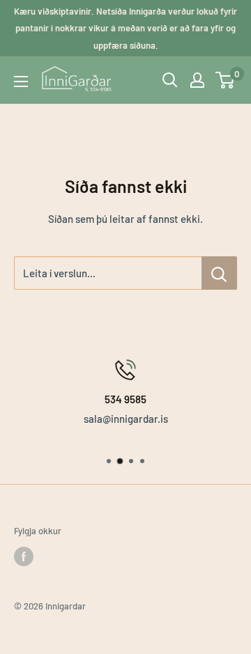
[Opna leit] (170, 80)
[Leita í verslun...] (219, 273)
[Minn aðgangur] (197, 80)
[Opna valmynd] (21, 81)
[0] (225, 80)
